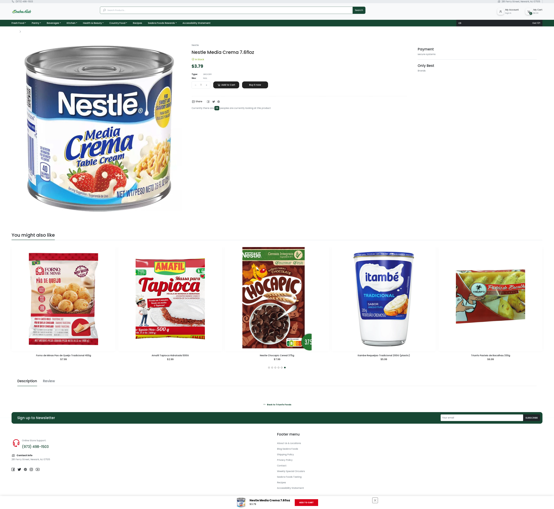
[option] (63, 308)
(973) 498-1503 (24, 1)
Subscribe (531, 417)
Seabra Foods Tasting (289, 477)
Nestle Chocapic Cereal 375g (170, 355)
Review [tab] (49, 381)
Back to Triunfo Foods (279, 404)
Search (359, 10)
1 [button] (269, 367)
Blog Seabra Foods (287, 449)
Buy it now (255, 84)
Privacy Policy (285, 460)
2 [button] (272, 367)
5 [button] (281, 367)
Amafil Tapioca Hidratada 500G (63, 355)
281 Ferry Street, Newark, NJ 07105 (521, 1)
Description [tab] (27, 381)
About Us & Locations (289, 443)
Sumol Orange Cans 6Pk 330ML (490, 355)
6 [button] (285, 367)
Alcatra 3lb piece (32, 490)
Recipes (281, 482)
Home (15, 31)
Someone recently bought (35, 487)
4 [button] (278, 367)
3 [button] (275, 367)
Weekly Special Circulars (291, 471)
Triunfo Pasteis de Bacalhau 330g (383, 355)
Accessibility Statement (290, 488)
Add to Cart (306, 502)
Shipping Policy (285, 454)
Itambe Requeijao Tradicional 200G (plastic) (277, 355)
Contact (282, 465)
